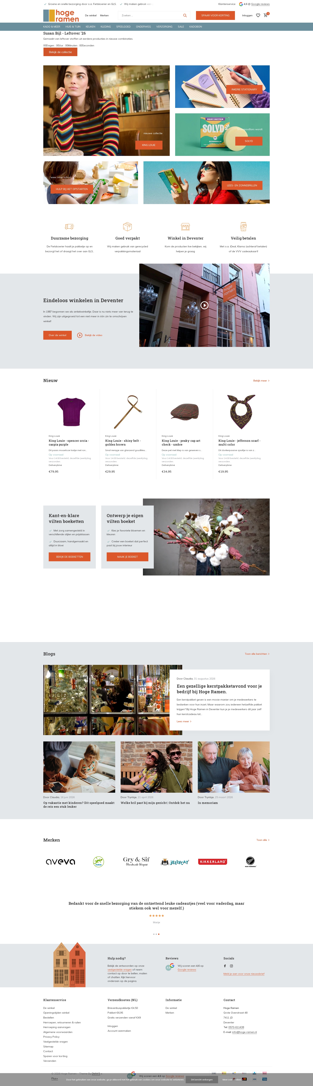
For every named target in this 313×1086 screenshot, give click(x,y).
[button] (154, 934)
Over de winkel (57, 335)
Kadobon (195, 26)
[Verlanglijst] (258, 15)
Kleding (106, 26)
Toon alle (261, 840)
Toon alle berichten (256, 653)
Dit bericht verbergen (202, 1079)
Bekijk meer (260, 380)
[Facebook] (225, 966)
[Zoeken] (185, 15)
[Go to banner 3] (222, 134)
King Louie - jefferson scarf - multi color (239, 442)
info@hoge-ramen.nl (244, 1032)
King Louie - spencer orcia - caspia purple (69, 442)
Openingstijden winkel (56, 1012)
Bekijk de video (93, 335)
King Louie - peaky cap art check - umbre (181, 442)
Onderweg (143, 26)
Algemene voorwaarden (57, 1032)
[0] (265, 15)
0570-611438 (236, 1027)
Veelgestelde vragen (55, 1041)
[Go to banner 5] (206, 182)
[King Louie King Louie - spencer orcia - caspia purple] (71, 412)
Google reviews (260, 4)
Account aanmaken (119, 1030)
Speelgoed (123, 26)
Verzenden (49, 1060)
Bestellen (48, 1017)
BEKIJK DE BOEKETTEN (69, 556)
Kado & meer (51, 26)
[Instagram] (231, 966)
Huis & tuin (73, 26)
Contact (48, 1051)
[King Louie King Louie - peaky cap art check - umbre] (184, 412)
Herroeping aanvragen (56, 1027)
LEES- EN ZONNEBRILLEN (242, 185)
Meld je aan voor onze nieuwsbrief (244, 973)
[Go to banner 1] (106, 110)
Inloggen (113, 1026)
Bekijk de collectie (60, 52)
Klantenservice (226, 4)
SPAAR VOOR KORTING (215, 15)
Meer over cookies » (233, 1079)
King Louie (54, 436)
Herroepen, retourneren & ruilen (62, 1022)
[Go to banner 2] (222, 86)
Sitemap (48, 1046)
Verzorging (164, 26)
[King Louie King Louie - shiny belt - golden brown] (128, 412)
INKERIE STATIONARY (244, 89)
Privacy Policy (51, 1036)
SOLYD (249, 141)
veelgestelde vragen (120, 969)
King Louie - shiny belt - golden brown (123, 442)
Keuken (90, 26)
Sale (181, 26)
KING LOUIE (148, 145)
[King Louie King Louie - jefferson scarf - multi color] (241, 412)
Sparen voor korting (55, 1056)
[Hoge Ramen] (61, 15)
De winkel (91, 15)
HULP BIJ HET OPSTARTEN (72, 189)
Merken (104, 15)
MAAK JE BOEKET (127, 556)
